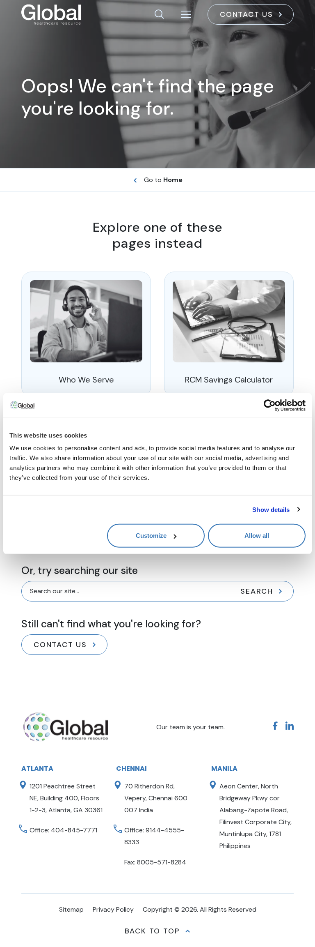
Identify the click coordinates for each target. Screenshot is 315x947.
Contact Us (246, 14)
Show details (271, 509)
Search (256, 591)
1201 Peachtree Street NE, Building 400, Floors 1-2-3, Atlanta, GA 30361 (66, 798)
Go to (163, 179)
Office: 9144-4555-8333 (154, 836)
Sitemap (71, 909)
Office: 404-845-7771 (63, 830)
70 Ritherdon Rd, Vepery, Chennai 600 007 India (155, 798)
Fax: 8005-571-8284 (155, 862)
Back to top (152, 931)
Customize (151, 535)
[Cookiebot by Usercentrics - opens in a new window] (270, 405)
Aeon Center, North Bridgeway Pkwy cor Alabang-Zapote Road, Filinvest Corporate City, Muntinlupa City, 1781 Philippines (255, 816)
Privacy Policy (113, 909)
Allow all (256, 535)
